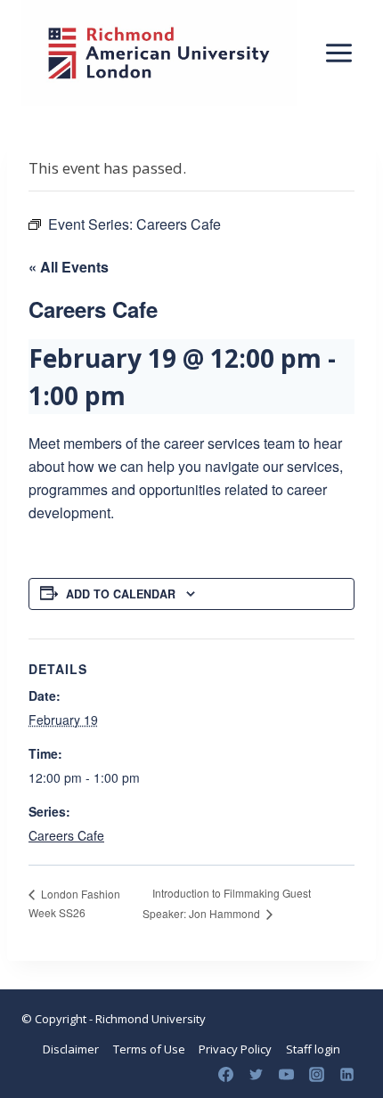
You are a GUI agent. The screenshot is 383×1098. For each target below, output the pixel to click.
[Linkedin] (346, 1074)
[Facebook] (225, 1074)
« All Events (69, 266)
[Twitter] (255, 1074)
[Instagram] (316, 1074)
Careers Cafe (66, 835)
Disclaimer (71, 1049)
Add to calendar (120, 594)
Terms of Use (149, 1049)
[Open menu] (338, 52)
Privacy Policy (235, 1049)
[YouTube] (286, 1074)
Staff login (313, 1049)
